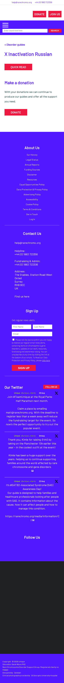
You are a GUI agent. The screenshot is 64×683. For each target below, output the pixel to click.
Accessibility (32, 199)
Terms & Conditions (32, 209)
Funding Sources (32, 169)
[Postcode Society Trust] (43, 577)
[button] (5, 24)
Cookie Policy (32, 204)
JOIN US (55, 14)
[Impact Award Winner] (50, 596)
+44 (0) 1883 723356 (43, 2)
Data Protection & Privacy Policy (32, 189)
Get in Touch (32, 214)
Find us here (22, 296)
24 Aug (42, 436)
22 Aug (42, 481)
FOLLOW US (51, 387)
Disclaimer (32, 174)
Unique (17, 393)
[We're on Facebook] (21, 545)
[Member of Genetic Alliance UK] (18, 614)
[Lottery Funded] (25, 577)
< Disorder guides (15, 44)
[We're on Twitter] (28, 545)
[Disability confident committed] (45, 614)
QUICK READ (18, 67)
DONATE (39, 14)
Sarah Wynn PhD (18, 664)
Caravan (17, 673)
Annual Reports (32, 164)
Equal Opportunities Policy (32, 184)
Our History (32, 154)
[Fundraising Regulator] (21, 596)
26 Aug (42, 393)
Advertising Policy (32, 194)
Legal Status (32, 159)
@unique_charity (28, 393)
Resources (32, 179)
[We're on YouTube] (43, 545)
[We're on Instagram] (35, 545)
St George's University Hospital (44, 675)
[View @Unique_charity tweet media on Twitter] (32, 471)
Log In (32, 219)
